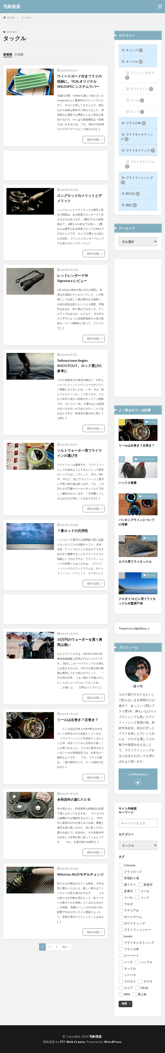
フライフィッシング (137, 180)
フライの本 (135, 123)
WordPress (113, 1042)
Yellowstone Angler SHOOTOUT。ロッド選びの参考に (79, 365)
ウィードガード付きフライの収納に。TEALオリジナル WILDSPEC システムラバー (79, 81)
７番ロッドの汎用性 (72, 530)
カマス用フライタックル (135, 561)
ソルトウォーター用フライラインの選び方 (79, 452)
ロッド (136, 111)
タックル (26, 17)
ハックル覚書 (128, 482)
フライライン (141, 89)
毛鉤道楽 (11, 6)
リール (136, 100)
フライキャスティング (137, 136)
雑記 (131, 205)
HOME (11, 17)
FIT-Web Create (72, 1042)
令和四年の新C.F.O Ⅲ (74, 799)
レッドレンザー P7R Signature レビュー (73, 278)
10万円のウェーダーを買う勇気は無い (79, 642)
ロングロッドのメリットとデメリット (79, 198)
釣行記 (132, 193)
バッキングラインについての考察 (137, 522)
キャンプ (133, 50)
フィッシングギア (140, 75)
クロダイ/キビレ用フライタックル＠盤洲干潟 (137, 601)
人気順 (18, 54)
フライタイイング (139, 150)
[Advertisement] (55, 165)
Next (64, 946)
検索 (124, 1003)
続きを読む (93, 139)
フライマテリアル (140, 164)
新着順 (7, 54)
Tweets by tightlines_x (134, 628)
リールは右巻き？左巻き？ (77, 719)
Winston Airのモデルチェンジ (80, 874)
